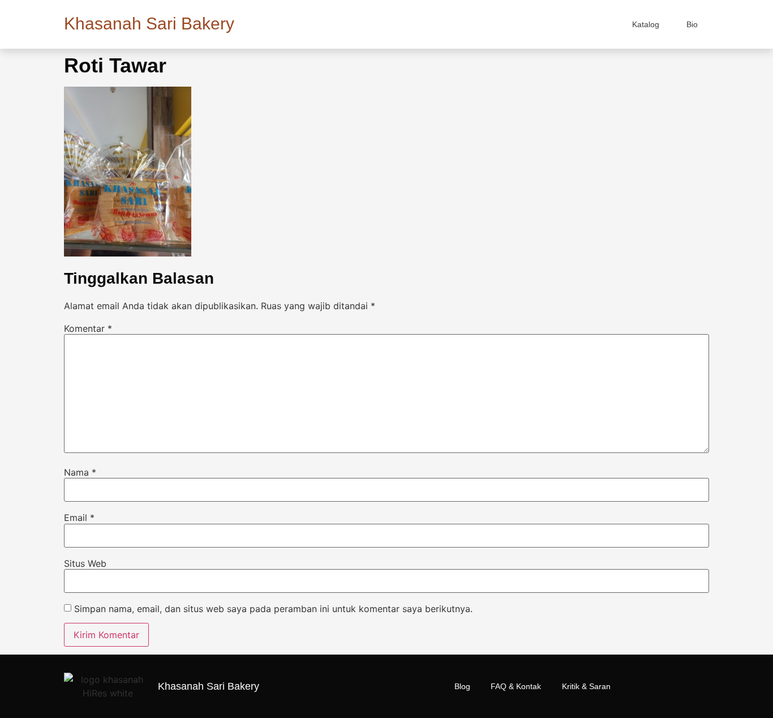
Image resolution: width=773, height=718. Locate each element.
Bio (692, 24)
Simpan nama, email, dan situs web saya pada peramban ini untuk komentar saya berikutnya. (273, 608)
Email (79, 517)
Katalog (645, 24)
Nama (80, 472)
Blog (462, 686)
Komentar (88, 328)
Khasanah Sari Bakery (149, 23)
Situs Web (85, 563)
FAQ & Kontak (516, 686)
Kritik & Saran (586, 686)
